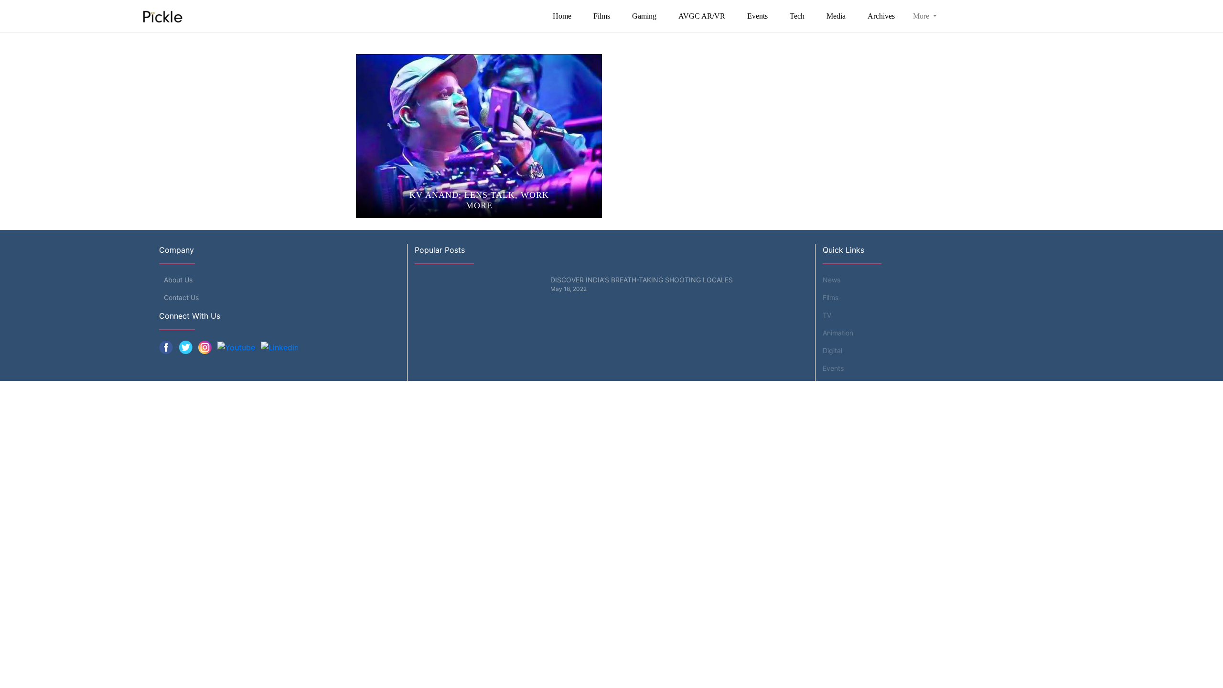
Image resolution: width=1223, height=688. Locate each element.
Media (836, 16)
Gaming (644, 16)
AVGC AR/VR (701, 16)
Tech (797, 16)
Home (562, 16)
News (831, 280)
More (922, 16)
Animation (838, 333)
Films (601, 16)
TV (827, 315)
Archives (881, 16)
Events (757, 16)
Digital (832, 350)
